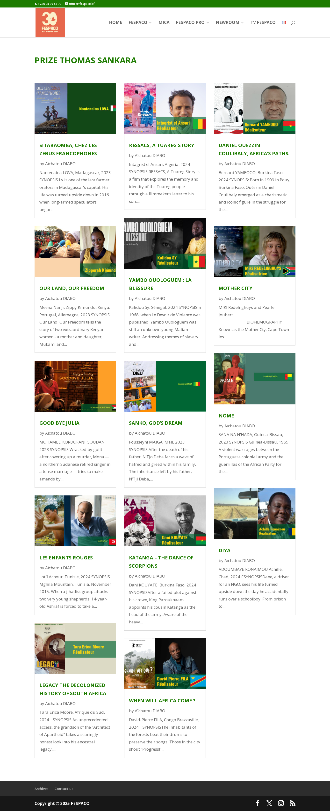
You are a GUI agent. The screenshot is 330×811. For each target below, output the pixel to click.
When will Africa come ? (162, 700)
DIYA (224, 550)
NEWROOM (227, 23)
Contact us (64, 788)
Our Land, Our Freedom (71, 288)
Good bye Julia (59, 423)
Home (115, 23)
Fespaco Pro (190, 23)
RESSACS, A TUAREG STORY (161, 145)
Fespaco (138, 23)
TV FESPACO (263, 23)
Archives (41, 788)
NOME (226, 415)
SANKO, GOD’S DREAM (155, 423)
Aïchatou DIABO (60, 163)
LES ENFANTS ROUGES (66, 557)
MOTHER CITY (235, 288)
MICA (164, 23)
